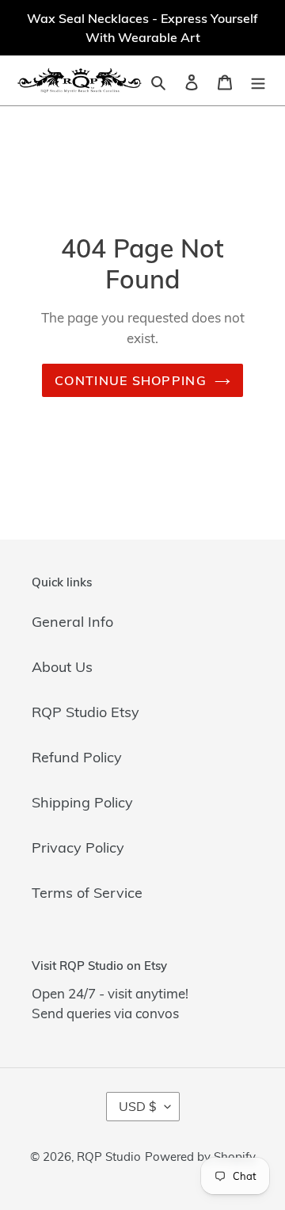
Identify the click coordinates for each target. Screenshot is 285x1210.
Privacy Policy (78, 847)
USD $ (138, 1106)
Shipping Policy (82, 802)
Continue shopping (131, 380)
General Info (72, 622)
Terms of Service (87, 893)
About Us (62, 667)
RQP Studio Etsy (85, 712)
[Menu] (258, 80)
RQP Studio (109, 1156)
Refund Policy (77, 757)
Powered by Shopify (200, 1156)
